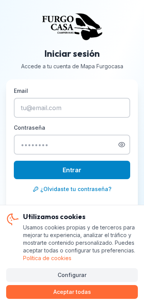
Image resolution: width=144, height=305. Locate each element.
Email (21, 90)
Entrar (72, 170)
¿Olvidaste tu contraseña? (75, 189)
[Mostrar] (122, 144)
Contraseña (29, 127)
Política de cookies (47, 258)
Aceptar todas (72, 292)
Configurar (72, 275)
